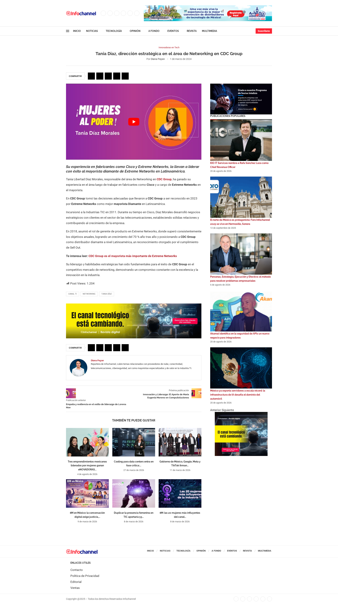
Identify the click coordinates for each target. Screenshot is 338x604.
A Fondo (153, 31)
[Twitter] (110, 13)
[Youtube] (130, 13)
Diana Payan (158, 59)
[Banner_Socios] (241, 85)
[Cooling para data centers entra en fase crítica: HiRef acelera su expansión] (133, 442)
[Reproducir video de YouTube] (133, 122)
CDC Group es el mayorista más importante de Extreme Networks (133, 256)
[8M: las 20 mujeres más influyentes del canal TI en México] (180, 493)
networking (89, 294)
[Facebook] (103, 13)
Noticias (92, 31)
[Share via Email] (125, 76)
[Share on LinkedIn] (108, 76)
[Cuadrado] (241, 413)
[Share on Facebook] (91, 76)
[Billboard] (133, 305)
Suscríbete (264, 31)
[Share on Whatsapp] (116, 76)
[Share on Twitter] (99, 76)
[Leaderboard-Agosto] (208, 7)
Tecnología (114, 31)
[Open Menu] (67, 31)
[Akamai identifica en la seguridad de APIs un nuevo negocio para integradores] (241, 310)
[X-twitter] (242, 598)
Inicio (77, 31)
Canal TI (72, 294)
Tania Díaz (106, 294)
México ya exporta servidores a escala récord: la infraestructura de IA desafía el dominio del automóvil (237, 394)
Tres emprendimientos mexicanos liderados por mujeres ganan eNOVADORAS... (87, 465)
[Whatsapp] (136, 13)
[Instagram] (116, 13)
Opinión (135, 31)
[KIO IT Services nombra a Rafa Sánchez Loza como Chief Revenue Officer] (241, 140)
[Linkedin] (123, 13)
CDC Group (164, 179)
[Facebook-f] (236, 598)
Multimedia (209, 31)
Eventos (173, 31)
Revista (192, 31)
